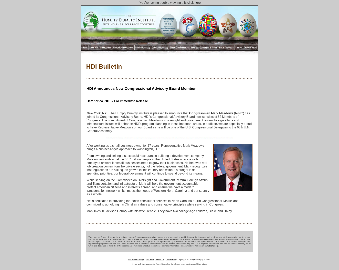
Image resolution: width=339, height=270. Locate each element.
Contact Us (171, 260)
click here (194, 2)
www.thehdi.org (211, 246)
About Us (160, 260)
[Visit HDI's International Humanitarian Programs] (188, 35)
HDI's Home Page (136, 260)
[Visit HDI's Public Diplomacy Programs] (208, 35)
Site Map (150, 260)
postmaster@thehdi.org (196, 264)
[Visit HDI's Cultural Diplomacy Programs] (228, 35)
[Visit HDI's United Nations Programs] (168, 35)
